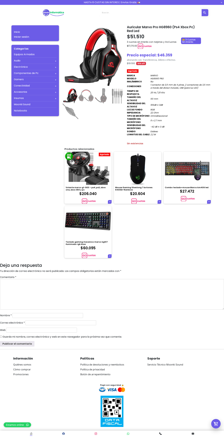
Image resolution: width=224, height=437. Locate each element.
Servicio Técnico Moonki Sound (165, 364)
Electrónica (21, 67)
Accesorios (20, 92)
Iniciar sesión (21, 37)
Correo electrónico (12, 322)
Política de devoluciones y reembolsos (102, 364)
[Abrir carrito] (216, 423)
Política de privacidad (92, 369)
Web (3, 330)
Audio (17, 60)
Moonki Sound (22, 104)
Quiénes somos (22, 364)
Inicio (17, 32)
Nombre (6, 315)
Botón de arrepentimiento (95, 374)
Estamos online (15, 424)
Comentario (8, 277)
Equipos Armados (24, 54)
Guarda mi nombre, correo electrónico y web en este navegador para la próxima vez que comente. (62, 336)
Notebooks (20, 110)
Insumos (19, 98)
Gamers (19, 79)
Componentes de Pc (26, 73)
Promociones (21, 374)
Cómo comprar (22, 369)
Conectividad (22, 85)
